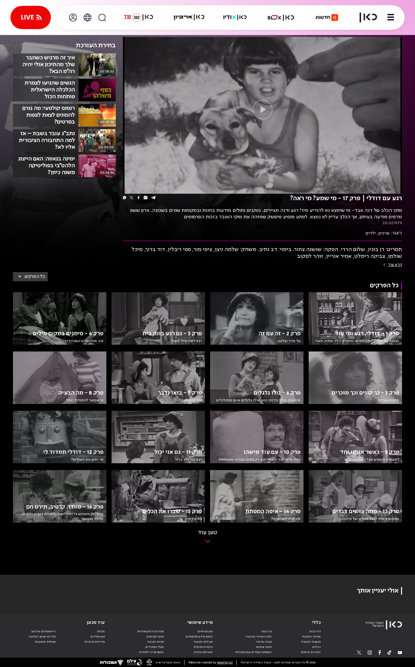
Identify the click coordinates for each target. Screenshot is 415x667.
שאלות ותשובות (45, 641)
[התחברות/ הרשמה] (72, 17)
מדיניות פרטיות (94, 641)
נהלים (316, 647)
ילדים (371, 233)
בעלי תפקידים (154, 647)
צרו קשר (266, 631)
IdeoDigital (225, 662)
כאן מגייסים (205, 631)
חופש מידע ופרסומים (199, 636)
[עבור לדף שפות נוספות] (87, 17)
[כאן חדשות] (326, 17)
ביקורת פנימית (203, 647)
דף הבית (315, 631)
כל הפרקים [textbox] (35, 276)
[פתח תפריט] (390, 17)
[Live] (30, 17)
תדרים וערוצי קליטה (42, 636)
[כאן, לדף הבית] (364, 17)
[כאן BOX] (281, 17)
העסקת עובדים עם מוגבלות (253, 652)
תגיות (101, 631)
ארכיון (383, 233)
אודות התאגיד (311, 636)
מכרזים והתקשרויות (150, 631)
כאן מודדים (97, 636)
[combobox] (30, 276)
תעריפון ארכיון (203, 652)
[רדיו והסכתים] (235, 17)
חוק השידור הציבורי (258, 636)
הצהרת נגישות (311, 652)
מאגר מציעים (155, 636)
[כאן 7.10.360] (138, 17)
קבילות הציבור (203, 641)
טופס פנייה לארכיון (151, 652)
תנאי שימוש (264, 647)
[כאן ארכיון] (189, 17)
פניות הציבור (155, 641)
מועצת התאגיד (311, 641)
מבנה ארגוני (264, 641)
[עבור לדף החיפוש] (102, 17)
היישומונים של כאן (43, 631)
